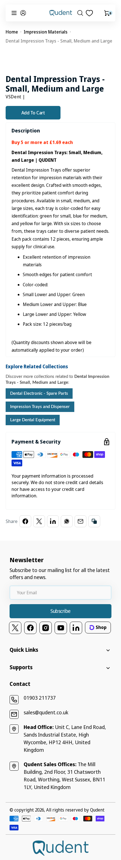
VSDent (13, 97)
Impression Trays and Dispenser (40, 407)
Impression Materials (46, 32)
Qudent (97, 810)
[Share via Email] (80, 521)
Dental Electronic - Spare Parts (39, 393)
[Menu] (14, 13)
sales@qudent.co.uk (46, 712)
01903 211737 (40, 697)
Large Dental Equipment (32, 420)
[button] (23, 13)
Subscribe (60, 611)
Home (12, 32)
